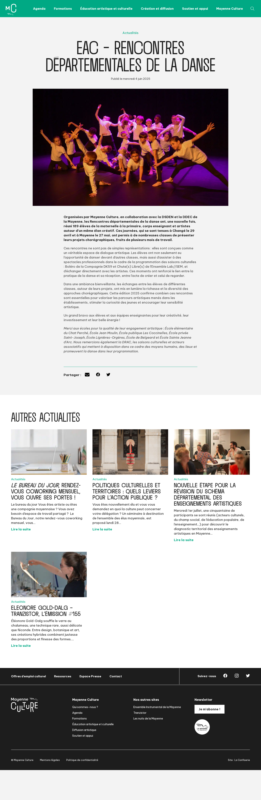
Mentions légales (50, 760)
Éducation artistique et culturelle (106, 8)
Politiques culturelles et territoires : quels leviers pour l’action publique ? (126, 490)
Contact (115, 676)
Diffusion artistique (84, 730)
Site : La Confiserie (239, 760)
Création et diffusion (157, 8)
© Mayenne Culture (22, 760)
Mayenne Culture (229, 8)
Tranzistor (139, 713)
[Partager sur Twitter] (108, 375)
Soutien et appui (195, 8)
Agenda (39, 8)
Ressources (62, 676)
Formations (63, 8)
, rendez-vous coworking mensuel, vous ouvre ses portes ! (46, 490)
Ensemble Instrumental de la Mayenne (157, 707)
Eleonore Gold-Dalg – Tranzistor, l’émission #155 (46, 609)
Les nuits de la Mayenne (148, 718)
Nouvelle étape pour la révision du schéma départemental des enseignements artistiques (208, 493)
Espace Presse (90, 676)
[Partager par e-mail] (87, 375)
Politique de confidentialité (82, 760)
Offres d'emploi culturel (28, 676)
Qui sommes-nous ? (85, 707)
